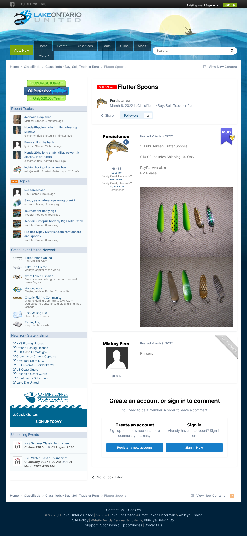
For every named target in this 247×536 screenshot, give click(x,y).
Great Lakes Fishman (39, 276)
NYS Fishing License (30, 343)
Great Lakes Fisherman (32, 378)
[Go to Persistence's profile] (102, 103)
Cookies (134, 510)
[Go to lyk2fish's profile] (17, 145)
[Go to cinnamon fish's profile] (17, 130)
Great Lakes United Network (33, 250)
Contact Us (115, 510)
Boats (106, 46)
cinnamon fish (33, 135)
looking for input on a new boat (46, 167)
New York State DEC (30, 361)
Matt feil (29, 121)
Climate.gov (39, 352)
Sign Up (230, 5)
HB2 (27, 194)
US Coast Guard (27, 369)
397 (118, 376)
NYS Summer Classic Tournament (47, 443)
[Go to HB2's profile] (17, 192)
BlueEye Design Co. (159, 520)
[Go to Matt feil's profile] (17, 119)
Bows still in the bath (39, 142)
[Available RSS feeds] (232, 495)
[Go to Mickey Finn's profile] (117, 358)
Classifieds (85, 46)
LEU (22, 4)
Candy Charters (27, 414)
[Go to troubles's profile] (17, 213)
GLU (43, 4)
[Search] (232, 51)
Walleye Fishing (190, 515)
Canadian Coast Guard (31, 374)
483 (118, 168)
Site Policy (80, 520)
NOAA (20, 352)
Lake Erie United (36, 267)
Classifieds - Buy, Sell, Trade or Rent (166, 105)
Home (43, 46)
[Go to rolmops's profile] (17, 203)
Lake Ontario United (38, 258)
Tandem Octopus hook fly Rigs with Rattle (53, 221)
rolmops (29, 204)
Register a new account (134, 447)
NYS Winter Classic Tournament (45, 458)
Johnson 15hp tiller (37, 117)
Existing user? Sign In (201, 5)
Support (91, 525)
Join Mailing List (36, 313)
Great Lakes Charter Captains (36, 356)
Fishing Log (32, 322)
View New (21, 50)
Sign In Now (194, 447)
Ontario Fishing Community (43, 297)
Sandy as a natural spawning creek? (49, 200)
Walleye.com (33, 288)
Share (108, 115)
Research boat (34, 190)
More (43, 55)
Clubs (124, 46)
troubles (29, 214)
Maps (142, 46)
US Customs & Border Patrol (35, 365)
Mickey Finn (116, 343)
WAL (36, 4)
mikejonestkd (32, 171)
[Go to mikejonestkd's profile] (17, 170)
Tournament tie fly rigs (40, 211)
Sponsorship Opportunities (121, 525)
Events (62, 46)
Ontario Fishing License (32, 348)
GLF (29, 4)
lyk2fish (29, 146)
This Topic (213, 50)
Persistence (120, 100)
